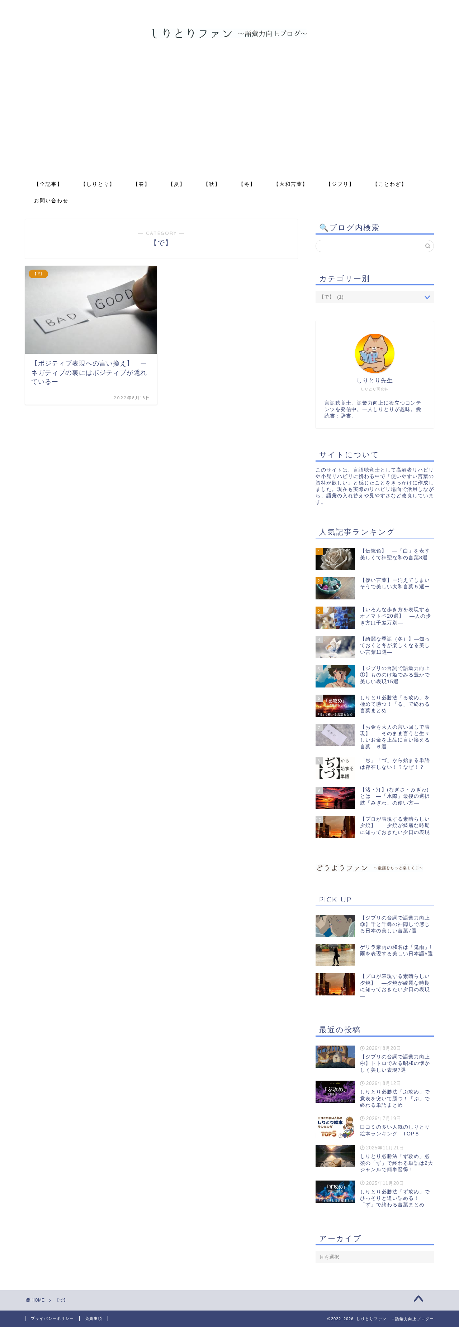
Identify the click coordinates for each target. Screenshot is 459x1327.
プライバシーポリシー (52, 1318)
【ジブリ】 (340, 184)
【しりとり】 (98, 184)
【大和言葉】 (291, 184)
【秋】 (212, 184)
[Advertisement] (229, 122)
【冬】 (247, 184)
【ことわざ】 (390, 184)
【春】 (141, 184)
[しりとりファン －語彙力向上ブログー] (229, 38)
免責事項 (93, 1318)
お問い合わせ (51, 200)
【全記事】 (48, 184)
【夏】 (176, 184)
